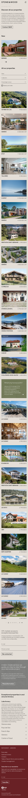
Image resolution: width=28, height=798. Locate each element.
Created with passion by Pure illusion (11, 795)
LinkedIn (13, 748)
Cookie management (8, 761)
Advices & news (6, 754)
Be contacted (7, 654)
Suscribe (5, 782)
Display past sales (8, 85)
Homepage (4, 6)
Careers (3, 757)
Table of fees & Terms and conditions (12, 759)
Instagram (5, 748)
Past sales (4, 752)
